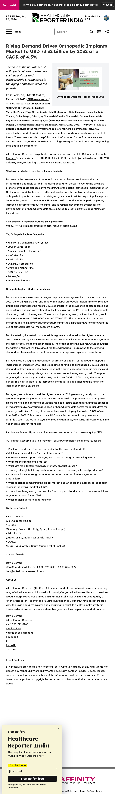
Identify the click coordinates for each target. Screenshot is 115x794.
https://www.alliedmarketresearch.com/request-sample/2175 (42, 225)
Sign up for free (32, 778)
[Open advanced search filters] (98, 31)
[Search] (91, 31)
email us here (13, 628)
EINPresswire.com (37, 99)
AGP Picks (9, 4)
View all (107, 4)
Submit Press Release (64, 791)
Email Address (17, 765)
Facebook (12, 636)
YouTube (11, 649)
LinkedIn (11, 645)
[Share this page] (107, 32)
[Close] (58, 728)
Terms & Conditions (91, 791)
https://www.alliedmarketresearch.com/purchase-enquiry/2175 (65, 432)
